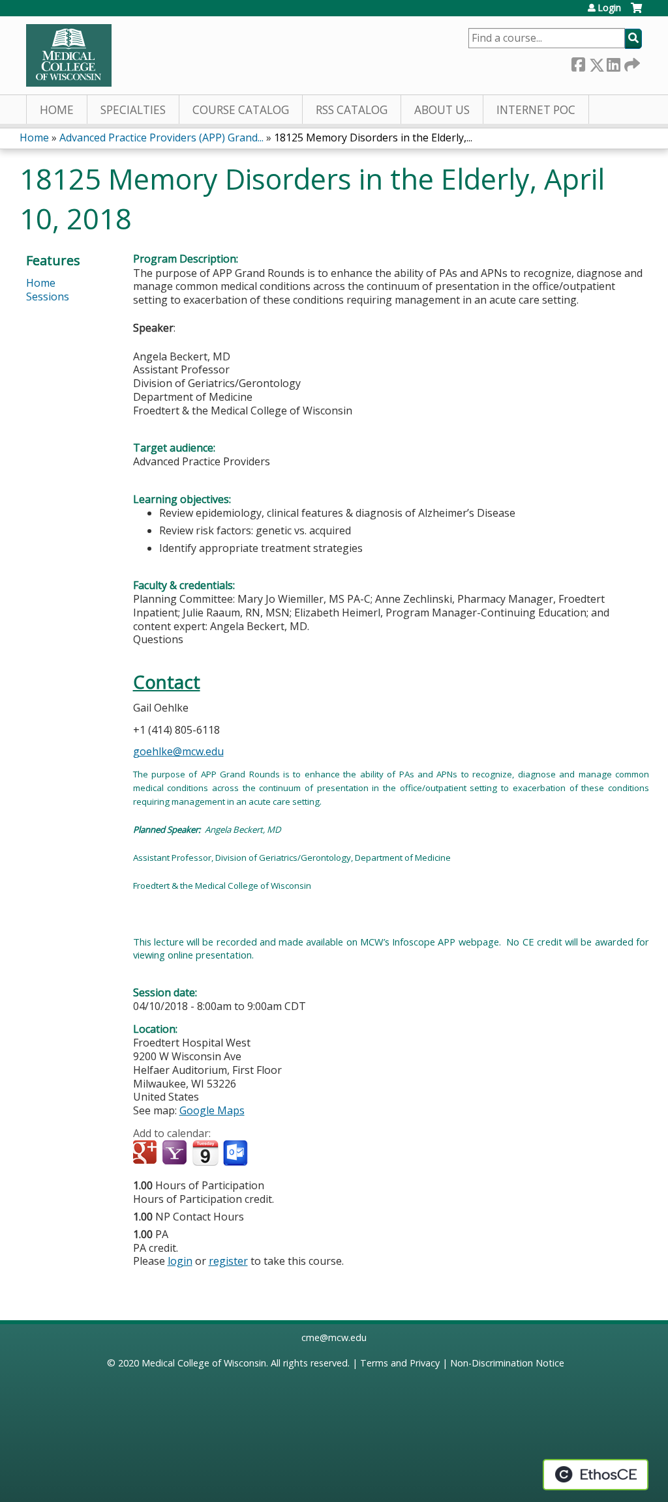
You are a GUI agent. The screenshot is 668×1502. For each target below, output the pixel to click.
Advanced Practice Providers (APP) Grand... (161, 137)
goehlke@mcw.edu (178, 751)
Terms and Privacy (400, 1363)
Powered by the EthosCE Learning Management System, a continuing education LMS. (595, 1474)
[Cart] (636, 12)
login (180, 1261)
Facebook (577, 62)
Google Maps (212, 1110)
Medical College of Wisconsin (204, 1363)
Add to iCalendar (205, 1153)
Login (609, 7)
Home (57, 109)
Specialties (133, 109)
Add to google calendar (146, 1153)
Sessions (47, 296)
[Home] (69, 55)
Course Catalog (240, 109)
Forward (630, 62)
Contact (166, 682)
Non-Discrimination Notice (507, 1363)
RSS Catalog (351, 109)
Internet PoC (535, 109)
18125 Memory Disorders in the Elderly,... (373, 137)
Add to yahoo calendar (175, 1153)
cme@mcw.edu (334, 1337)
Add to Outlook (236, 1153)
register (228, 1261)
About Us (442, 109)
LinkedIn (613, 62)
